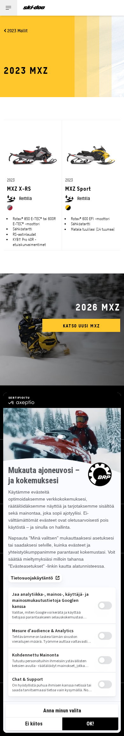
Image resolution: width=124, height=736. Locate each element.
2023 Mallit (17, 30)
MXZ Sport (78, 188)
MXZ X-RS (19, 188)
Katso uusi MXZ (81, 325)
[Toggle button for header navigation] (8, 8)
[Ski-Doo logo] (34, 8)
